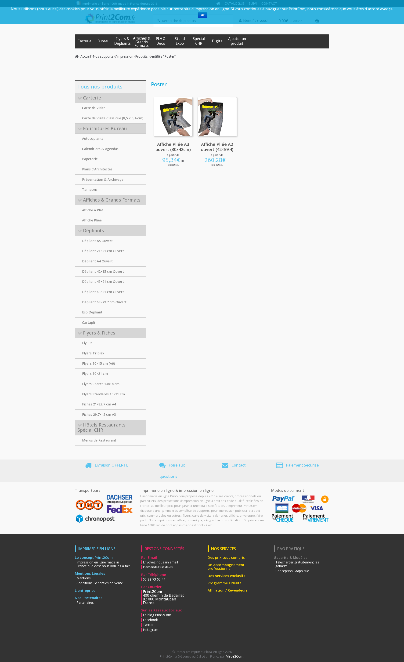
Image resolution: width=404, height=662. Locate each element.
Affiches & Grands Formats (141, 42)
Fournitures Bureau (105, 128)
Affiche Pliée (92, 220)
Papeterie (90, 159)
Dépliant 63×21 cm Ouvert (103, 292)
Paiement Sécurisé (302, 465)
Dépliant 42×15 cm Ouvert (103, 271)
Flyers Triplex (93, 353)
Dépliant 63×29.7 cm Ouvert (104, 302)
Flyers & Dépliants (122, 41)
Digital (218, 41)
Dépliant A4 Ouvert (97, 261)
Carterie (84, 41)
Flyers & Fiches (99, 333)
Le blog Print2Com (157, 615)
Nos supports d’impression (113, 56)
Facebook (150, 620)
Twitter (148, 625)
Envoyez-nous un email (160, 562)
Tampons (89, 189)
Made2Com (234, 656)
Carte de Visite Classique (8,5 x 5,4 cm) (112, 118)
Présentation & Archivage (102, 179)
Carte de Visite (93, 108)
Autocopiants (92, 138)
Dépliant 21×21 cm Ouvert (103, 251)
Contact (238, 465)
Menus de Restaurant (99, 440)
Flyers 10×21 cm (95, 373)
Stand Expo (180, 41)
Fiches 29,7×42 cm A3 (99, 414)
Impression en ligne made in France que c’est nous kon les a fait (103, 564)
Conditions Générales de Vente (99, 583)
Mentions (83, 578)
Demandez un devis (158, 567)
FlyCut (87, 343)
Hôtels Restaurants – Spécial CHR (103, 427)
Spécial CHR (199, 41)
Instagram (150, 630)
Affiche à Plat (92, 210)
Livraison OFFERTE (111, 465)
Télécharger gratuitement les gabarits (297, 564)
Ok (203, 15)
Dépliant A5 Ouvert (97, 241)
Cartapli (88, 322)
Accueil (85, 56)
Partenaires (85, 602)
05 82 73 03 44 (154, 579)
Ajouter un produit (237, 41)
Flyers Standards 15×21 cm (103, 394)
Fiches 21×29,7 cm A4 (99, 404)
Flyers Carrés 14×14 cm (100, 384)
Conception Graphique (292, 571)
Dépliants (93, 230)
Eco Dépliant (92, 312)
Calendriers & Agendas (100, 149)
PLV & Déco (161, 41)
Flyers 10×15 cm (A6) (98, 363)
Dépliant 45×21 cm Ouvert (103, 281)
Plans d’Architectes (97, 169)
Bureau (103, 41)
